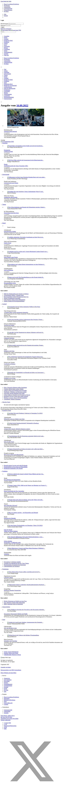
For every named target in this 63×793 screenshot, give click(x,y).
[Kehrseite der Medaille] (22, 512)
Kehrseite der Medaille (10, 518)
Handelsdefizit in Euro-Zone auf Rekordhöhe (15, 467)
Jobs (5, 691)
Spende (6, 15)
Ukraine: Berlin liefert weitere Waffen (13, 389)
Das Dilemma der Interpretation (12, 479)
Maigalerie (6, 698)
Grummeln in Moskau (9, 364)
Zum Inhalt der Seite (6, 1)
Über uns (6, 55)
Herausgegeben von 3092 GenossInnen (11, 670)
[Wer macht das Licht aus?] (25, 499)
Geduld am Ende (8, 151)
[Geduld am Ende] (25, 145)
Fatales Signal (7, 243)
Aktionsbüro (7, 7)
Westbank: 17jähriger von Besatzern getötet (15, 392)
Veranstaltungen (8, 10)
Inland (5, 37)
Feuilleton (6, 42)
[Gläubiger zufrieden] (25, 332)
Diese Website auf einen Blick (8, 672)
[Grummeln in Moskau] (25, 356)
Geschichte (7, 46)
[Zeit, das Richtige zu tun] (25, 622)
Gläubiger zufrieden (9, 338)
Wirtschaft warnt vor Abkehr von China (14, 419)
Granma (6, 704)
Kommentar (7, 150)
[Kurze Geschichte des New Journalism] (27, 485)
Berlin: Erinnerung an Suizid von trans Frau (15, 601)
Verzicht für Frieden (9, 325)
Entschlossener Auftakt (10, 231)
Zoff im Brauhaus (8, 270)
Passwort (3, 25)
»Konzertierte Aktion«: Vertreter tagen (14, 295)
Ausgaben (6, 36)
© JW (5, 724)
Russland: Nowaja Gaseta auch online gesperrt (16, 396)
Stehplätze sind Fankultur (10, 641)
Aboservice (7, 678)
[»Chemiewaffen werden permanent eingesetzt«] (23, 306)
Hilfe (5, 728)
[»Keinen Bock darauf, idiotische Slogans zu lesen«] (23, 423)
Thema (6, 43)
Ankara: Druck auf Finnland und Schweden (15, 390)
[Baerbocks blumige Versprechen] (26, 584)
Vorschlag (6, 554)
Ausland (6, 39)
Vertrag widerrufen (5, 720)
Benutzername (4, 23)
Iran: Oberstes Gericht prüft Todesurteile (14, 602)
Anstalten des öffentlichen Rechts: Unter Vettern (16, 563)
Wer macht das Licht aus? (10, 505)
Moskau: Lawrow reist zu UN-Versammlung (15, 397)
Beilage (6, 48)
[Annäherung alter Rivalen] (25, 191)
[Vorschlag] (26, 548)
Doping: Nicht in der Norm (11, 653)
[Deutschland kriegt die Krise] (26, 207)
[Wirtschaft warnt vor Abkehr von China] (24, 413)
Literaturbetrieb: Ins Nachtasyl (12, 566)
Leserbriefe (7, 49)
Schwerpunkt (5, 174)
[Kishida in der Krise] (25, 345)
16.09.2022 (22, 105)
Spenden (6, 713)
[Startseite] (11, 30)
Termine (6, 53)
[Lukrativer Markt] (23, 572)
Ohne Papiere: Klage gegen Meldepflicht (14, 299)
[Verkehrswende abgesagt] (25, 125)
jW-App (6, 690)
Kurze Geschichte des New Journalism (14, 491)
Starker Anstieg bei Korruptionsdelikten (14, 301)
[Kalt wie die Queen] (25, 436)
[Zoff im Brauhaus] (26, 264)
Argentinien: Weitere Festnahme (12, 399)
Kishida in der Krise (9, 351)
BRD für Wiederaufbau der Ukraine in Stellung (16, 294)
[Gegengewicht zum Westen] (26, 177)
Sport (5, 45)
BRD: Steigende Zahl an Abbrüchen (13, 604)
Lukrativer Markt (8, 577)
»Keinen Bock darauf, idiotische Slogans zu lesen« (17, 429)
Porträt (5, 164)
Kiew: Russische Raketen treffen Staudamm (15, 387)
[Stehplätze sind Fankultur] (23, 635)
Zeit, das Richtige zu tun (10, 628)
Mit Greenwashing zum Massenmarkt (13, 454)
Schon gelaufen (8, 541)
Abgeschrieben (6, 607)
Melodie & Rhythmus (9, 700)
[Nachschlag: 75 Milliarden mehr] (25, 537)
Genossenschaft (8, 8)
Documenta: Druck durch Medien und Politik (15, 614)
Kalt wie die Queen (9, 441)
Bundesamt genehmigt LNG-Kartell (13, 468)
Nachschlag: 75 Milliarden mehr (12, 542)
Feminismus (5, 569)
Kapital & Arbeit (8, 40)
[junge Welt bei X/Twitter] (31, 791)
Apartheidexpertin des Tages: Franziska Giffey (16, 166)
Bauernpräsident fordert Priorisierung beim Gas (16, 296)
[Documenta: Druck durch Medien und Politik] (26, 609)
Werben (6, 682)
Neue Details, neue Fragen (11, 257)
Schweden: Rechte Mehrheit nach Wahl (14, 393)
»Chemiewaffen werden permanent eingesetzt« (16, 312)
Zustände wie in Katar (9, 378)
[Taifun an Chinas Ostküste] (25, 525)
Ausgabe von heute (6, 667)
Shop (5, 701)
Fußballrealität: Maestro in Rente (12, 654)
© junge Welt (7, 723)
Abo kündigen (7, 679)
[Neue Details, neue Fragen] (27, 251)
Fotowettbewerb (8, 703)
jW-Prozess (7, 5)
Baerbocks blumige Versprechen (12, 590)
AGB (5, 727)
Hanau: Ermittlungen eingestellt (12, 298)
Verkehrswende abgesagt (10, 131)
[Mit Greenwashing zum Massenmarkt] (25, 449)
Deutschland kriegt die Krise (11, 213)
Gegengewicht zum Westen (11, 183)
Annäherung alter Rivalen (10, 197)
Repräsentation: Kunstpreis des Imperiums (15, 565)
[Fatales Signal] (25, 237)
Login (2, 27)
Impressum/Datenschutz (10, 725)
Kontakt (6, 687)
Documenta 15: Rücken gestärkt (12, 562)
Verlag (5, 50)
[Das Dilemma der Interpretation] (25, 474)
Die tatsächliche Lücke (10, 283)
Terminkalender (8, 685)
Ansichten (4, 143)
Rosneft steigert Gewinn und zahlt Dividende (15, 465)
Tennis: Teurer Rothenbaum (11, 651)
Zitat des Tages (6, 402)
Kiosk (5, 688)
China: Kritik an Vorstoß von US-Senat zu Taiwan (17, 395)
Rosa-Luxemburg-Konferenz (11, 4)
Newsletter (7, 681)
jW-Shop (6, 11)
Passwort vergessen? (6, 28)
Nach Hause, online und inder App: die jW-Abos (8, 716)
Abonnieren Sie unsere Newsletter (9, 718)
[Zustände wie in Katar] (26, 372)
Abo (5, 14)
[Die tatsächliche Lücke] (25, 277)
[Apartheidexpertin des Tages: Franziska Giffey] (25, 160)
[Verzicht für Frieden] (25, 319)
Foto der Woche (8, 529)
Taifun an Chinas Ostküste (11, 531)
